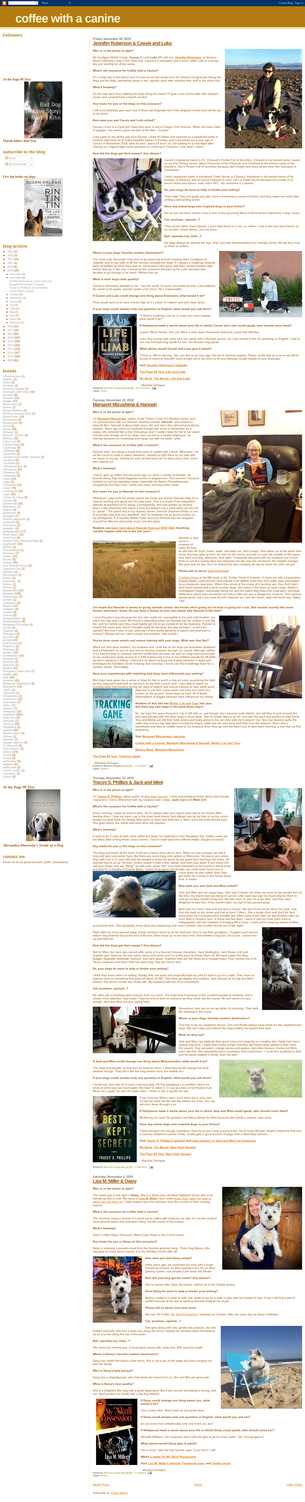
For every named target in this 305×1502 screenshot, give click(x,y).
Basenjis (8, 394)
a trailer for (173, 1456)
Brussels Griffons (13, 435)
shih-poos (9, 720)
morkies (7, 615)
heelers (7, 556)
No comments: (143, 388)
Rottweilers (9, 686)
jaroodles (8, 571)
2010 (10, 356)
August (14, 301)
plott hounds (10, 643)
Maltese (7, 606)
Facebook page (193, 1463)
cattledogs (9, 450)
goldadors (9, 528)
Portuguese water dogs (16, 671)
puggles (7, 674)
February (15, 322)
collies (7, 488)
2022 (10, 259)
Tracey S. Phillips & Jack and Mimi (128, 782)
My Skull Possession (184, 1314)
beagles (7, 401)
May (12, 312)
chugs (6, 481)
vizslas (7, 758)
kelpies (7, 578)
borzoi (6, 425)
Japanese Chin (12, 568)
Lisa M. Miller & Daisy (115, 1181)
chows (7, 478)
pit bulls (7, 640)
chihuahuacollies (13, 466)
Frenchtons (9, 525)
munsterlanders (12, 618)
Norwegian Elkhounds (16, 624)
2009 (10, 360)
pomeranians (10, 655)
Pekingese (9, 633)
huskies (7, 562)
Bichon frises (11, 416)
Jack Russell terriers (15, 565)
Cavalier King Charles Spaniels (21, 457)
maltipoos (9, 609)
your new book (218, 571)
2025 (10, 251)
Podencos (9, 646)
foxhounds (9, 522)
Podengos (9, 649)
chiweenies (9, 475)
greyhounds (10, 543)
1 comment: (140, 1473)
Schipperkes (10, 696)
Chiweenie (9, 472)
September (16, 298)
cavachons (9, 453)
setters (7, 705)
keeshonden (10, 574)
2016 (10, 333)
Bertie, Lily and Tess (184, 703)
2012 (10, 349)
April (13, 315)
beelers (7, 407)
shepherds (9, 714)
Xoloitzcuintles (12, 770)
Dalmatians (9, 506)
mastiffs (8, 612)
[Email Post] (154, 388)
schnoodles (10, 702)
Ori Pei (7, 627)
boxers (7, 429)
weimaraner (10, 761)
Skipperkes (9, 727)
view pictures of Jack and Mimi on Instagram (223, 1140)
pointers (105, 768)
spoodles (8, 739)
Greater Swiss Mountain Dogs (21, 540)
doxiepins (8, 515)
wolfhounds (9, 767)
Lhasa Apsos (10, 596)
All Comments (17, 164)
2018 (10, 326)
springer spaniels (13, 742)
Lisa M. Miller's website (164, 1463)
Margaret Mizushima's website (163, 736)
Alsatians (8, 385)
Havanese (9, 553)
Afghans (8, 379)
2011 (10, 352)
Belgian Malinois (13, 410)
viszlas (7, 754)
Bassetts (8, 398)
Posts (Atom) (119, 1493)
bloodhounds (10, 422)
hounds (7, 559)
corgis (104, 391)
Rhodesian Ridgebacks (16, 683)
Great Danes (10, 534)
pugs (6, 677)
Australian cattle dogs (16, 391)
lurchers (7, 599)
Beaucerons (10, 404)
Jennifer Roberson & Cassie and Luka (132, 43)
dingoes (7, 509)
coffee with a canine (67, 18)
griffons (7, 547)
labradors (8, 593)
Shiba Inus (9, 717)
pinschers (9, 637)
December (16, 274)
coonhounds (10, 491)
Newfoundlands (12, 621)
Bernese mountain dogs (17, 413)
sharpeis (8, 708)
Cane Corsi (9, 441)
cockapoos (9, 484)
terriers (104, 1475)
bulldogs (8, 438)
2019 (10, 270)
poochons (9, 664)
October (14, 294)
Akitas (7, 382)
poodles (7, 668)
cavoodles (9, 463)
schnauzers (10, 699)
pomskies (9, 661)
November (16, 277)
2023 (10, 255)
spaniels (8, 730)
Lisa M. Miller (148, 1198)
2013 (10, 345)
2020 (10, 266)
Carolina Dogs (11, 444)
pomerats (8, 658)
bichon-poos (10, 419)
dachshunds (10, 503)
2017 (10, 330)
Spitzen (7, 736)
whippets (8, 764)
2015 (10, 337)
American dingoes (13, 388)
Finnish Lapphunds (14, 519)
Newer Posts (101, 1484)
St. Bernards (10, 745)
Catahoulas (9, 447)
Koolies (7, 584)
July (12, 305)
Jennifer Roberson (188, 57)
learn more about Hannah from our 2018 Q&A (143, 527)
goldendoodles (11, 531)
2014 (10, 341)
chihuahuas (10, 469)
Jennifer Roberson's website (167, 365)
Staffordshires (11, 748)
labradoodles (10, 590)
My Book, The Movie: (165, 378)
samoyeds (9, 692)
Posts (12, 158)
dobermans (9, 512)
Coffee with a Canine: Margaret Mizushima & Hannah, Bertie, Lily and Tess (187, 743)
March (13, 319)
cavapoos (9, 460)
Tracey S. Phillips (110, 796)
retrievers (8, 680)
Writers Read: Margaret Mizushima (159, 749)
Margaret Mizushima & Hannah (125, 404)
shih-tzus (8, 723)
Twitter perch (221, 1463)
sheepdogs (9, 711)
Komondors (10, 581)
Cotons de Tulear (13, 497)
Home (198, 1484)
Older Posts (294, 1484)
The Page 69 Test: (162, 371)
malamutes (9, 602)
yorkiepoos (9, 773)
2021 (10, 263)
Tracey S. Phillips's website (166, 1140)
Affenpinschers (12, 376)
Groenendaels (11, 550)
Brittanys (8, 432)
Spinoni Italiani (12, 733)
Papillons (8, 630)
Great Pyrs (9, 537)
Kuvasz (7, 587)
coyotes (7, 500)
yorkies (7, 776)
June (13, 308)
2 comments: (141, 766)
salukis (7, 689)
